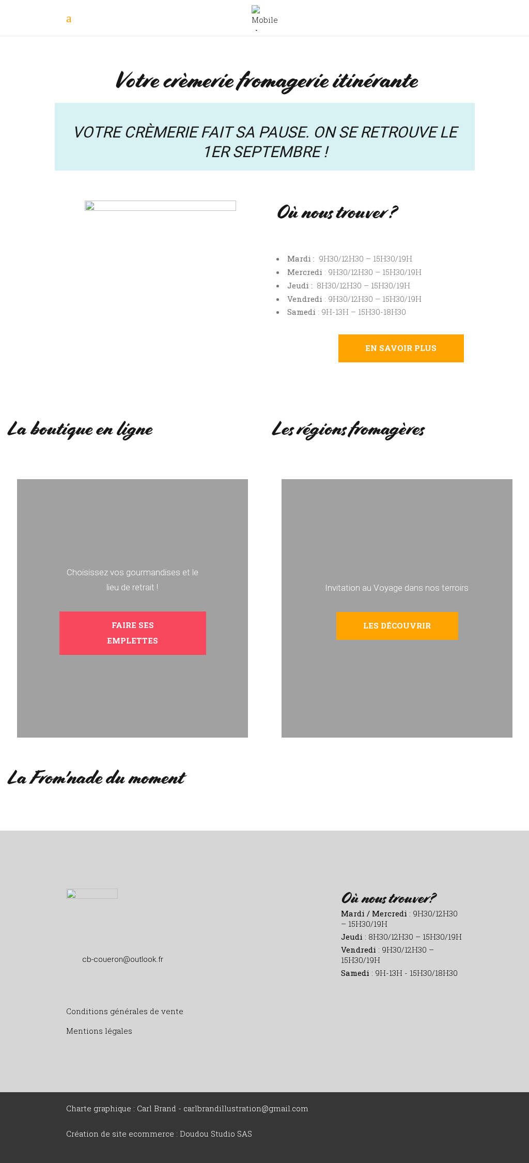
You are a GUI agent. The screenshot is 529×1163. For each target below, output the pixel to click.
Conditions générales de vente (124, 1011)
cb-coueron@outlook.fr (122, 959)
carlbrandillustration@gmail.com (245, 1108)
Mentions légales (99, 1031)
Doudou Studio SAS (216, 1133)
